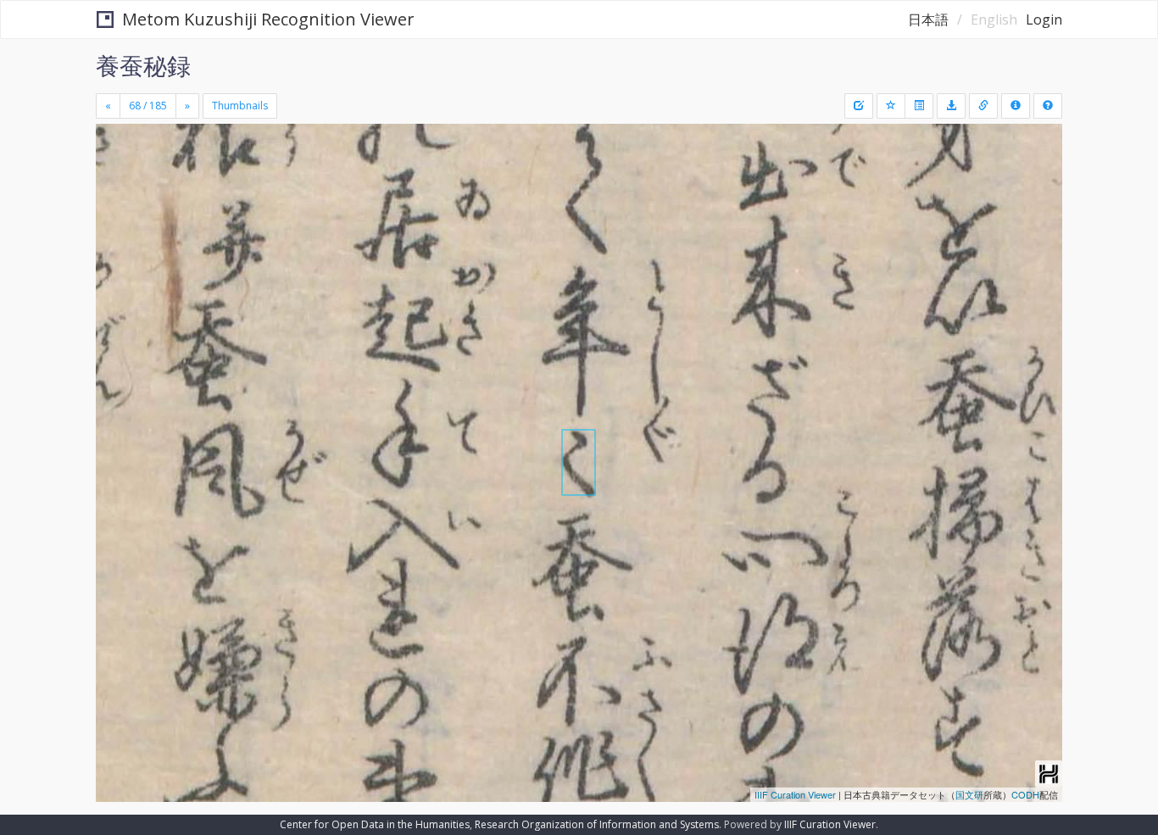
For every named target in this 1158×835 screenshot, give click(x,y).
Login (1044, 19)
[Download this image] (951, 106)
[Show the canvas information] (983, 106)
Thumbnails (240, 105)
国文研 (969, 794)
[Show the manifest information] (1015, 106)
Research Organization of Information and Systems (597, 824)
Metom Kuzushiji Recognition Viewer (268, 19)
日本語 (928, 19)
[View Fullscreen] (115, 196)
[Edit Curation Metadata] (858, 106)
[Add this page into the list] (891, 106)
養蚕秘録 (143, 65)
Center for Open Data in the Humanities (375, 824)
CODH (1025, 794)
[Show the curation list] (919, 106)
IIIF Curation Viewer (795, 794)
